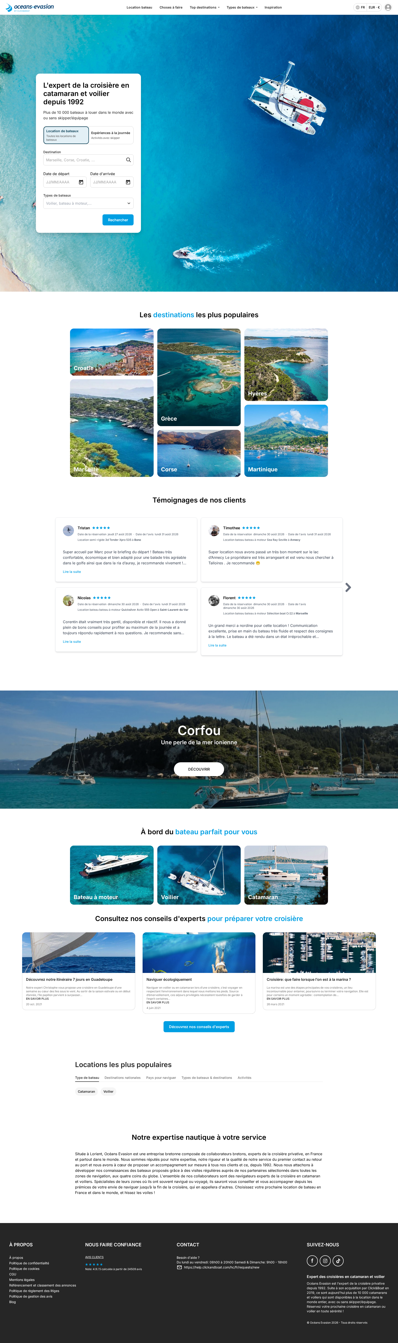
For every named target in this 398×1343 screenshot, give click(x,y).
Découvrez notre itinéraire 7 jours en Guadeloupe (69, 979)
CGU (12, 1274)
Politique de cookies (24, 1269)
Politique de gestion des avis (30, 1296)
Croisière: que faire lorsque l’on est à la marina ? (309, 979)
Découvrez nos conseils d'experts (199, 1026)
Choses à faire (171, 7)
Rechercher (118, 220)
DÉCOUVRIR (199, 769)
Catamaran (86, 1091)
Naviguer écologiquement (169, 979)
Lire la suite (72, 572)
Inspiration (273, 7)
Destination (52, 152)
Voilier (108, 1091)
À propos (16, 1257)
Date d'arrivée (102, 173)
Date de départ (56, 173)
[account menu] (388, 7)
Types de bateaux (57, 195)
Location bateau (139, 7)
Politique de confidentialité (29, 1263)
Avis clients (94, 1257)
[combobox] (79, 160)
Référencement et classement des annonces (42, 1285)
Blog (12, 1302)
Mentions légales (22, 1280)
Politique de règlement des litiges (34, 1291)
